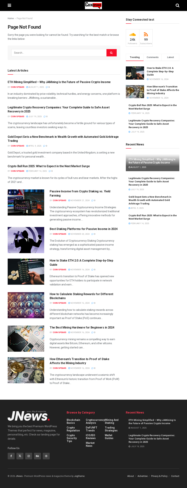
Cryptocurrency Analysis (95, 421)
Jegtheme (79, 476)
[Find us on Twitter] (19, 456)
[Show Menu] (9, 5)
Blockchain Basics (73, 421)
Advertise (143, 476)
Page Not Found (25, 18)
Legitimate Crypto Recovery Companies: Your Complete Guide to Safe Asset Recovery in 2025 (152, 123)
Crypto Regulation (73, 429)
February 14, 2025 (37, 171)
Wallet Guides (109, 437)
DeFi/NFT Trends (91, 429)
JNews (19, 476)
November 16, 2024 (79, 269)
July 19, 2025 (35, 116)
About (130, 476)
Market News (90, 444)
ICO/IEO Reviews (91, 437)
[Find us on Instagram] (28, 456)
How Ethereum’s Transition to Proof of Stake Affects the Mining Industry (163, 90)
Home (11, 18)
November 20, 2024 (79, 234)
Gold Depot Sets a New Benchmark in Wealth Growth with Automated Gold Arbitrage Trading (150, 200)
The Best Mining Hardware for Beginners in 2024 (82, 327)
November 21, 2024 (79, 200)
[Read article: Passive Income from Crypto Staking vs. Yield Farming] (26, 202)
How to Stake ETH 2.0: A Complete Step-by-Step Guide (160, 71)
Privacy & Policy (159, 476)
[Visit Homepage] (93, 5)
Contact (175, 476)
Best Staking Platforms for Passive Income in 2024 (83, 229)
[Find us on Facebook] (11, 456)
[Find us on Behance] (37, 456)
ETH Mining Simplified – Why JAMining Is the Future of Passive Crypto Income (59, 82)
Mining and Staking (112, 421)
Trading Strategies (111, 429)
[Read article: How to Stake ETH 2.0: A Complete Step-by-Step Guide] (26, 272)
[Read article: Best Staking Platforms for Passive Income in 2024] (26, 240)
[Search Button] (177, 5)
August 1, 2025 (36, 87)
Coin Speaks (17, 87)
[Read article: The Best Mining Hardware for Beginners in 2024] (26, 339)
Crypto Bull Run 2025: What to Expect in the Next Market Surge (49, 166)
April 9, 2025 (34, 146)
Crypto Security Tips (72, 438)
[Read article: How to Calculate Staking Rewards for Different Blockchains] (26, 305)
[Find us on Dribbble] (46, 456)
